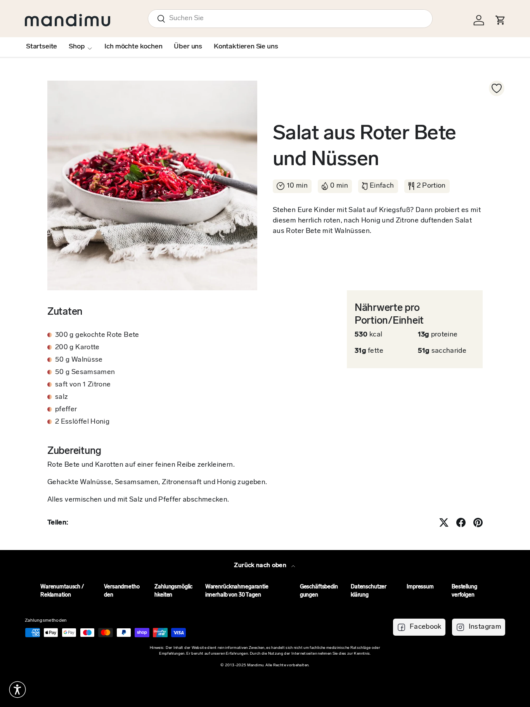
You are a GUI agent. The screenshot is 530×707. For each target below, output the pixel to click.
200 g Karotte (77, 347)
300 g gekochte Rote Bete (97, 335)
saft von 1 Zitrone (83, 384)
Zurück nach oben (261, 565)
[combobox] (290, 19)
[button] (17, 689)
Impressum (420, 587)
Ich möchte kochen (133, 46)
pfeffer (66, 409)
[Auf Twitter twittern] (443, 522)
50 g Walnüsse (79, 360)
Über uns (188, 46)
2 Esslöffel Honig (82, 422)
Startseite (41, 46)
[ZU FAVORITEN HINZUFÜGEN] (496, 88)
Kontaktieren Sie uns (246, 46)
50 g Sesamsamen (85, 372)
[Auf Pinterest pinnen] (478, 522)
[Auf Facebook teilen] (460, 522)
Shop (77, 46)
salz (61, 397)
